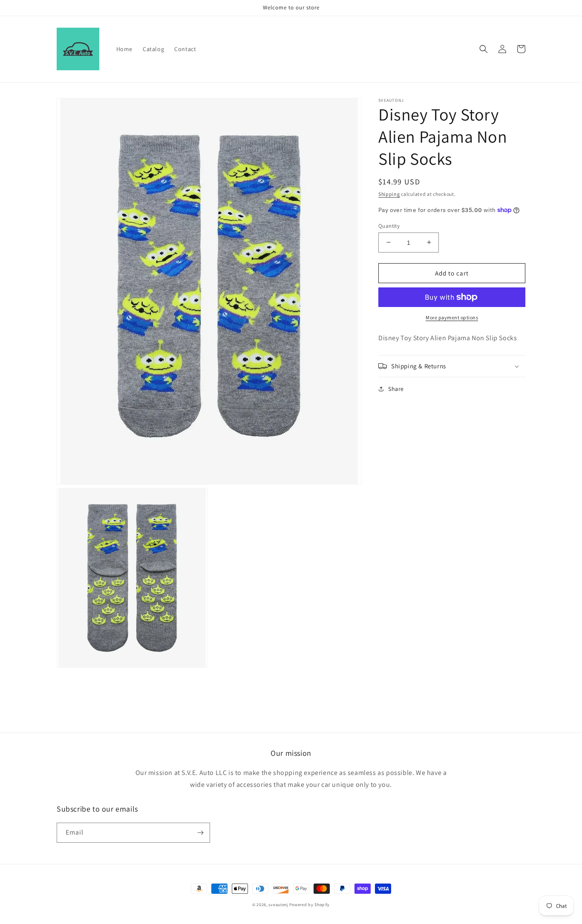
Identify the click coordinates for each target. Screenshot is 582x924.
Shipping (389, 194)
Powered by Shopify (309, 904)
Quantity (389, 225)
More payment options (452, 317)
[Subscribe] (200, 833)
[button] (483, 49)
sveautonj (278, 904)
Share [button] (396, 389)
